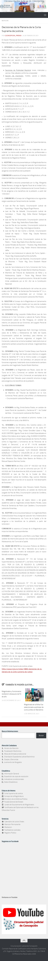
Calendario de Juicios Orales (14, 822)
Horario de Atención (11, 748)
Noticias (5, 21)
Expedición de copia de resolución (15, 776)
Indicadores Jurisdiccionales (13, 779)
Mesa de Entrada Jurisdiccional (14, 754)
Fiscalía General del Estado (13, 802)
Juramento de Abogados (12, 762)
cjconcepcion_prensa (13, 35)
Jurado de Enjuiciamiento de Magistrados (18, 805)
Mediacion (8, 827)
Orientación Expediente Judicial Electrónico (19, 757)
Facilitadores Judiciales (12, 830)
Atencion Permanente (12, 824)
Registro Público (10, 833)
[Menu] (45, 15)
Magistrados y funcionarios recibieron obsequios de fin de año (11, 694)
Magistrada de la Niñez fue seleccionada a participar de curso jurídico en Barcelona (34, 707)
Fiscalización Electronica (12, 751)
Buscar (41, 735)
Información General (11, 774)
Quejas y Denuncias (10, 759)
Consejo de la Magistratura (13, 796)
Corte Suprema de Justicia (13, 793)
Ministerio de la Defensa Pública (15, 799)
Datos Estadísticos (10, 782)
